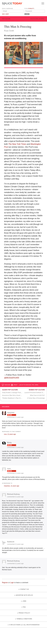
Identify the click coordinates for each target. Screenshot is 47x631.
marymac (10, 412)
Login (12, 582)
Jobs (24, 601)
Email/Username (7, 8)
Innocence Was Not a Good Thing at (20, 395)
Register (5, 582)
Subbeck (10, 542)
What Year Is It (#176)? (37, 395)
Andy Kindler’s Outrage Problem (12, 392)
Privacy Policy (24, 613)
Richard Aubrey (13, 494)
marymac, (11, 486)
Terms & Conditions (24, 619)
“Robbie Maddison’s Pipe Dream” (13, 398)
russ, (10, 434)
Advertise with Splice (24, 595)
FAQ (24, 607)
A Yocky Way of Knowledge (36, 398)
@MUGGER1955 (11, 378)
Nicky (9, 442)
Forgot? (31, 8)
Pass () (29, 8)
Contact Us (24, 589)
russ (9, 468)
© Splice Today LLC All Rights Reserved (24, 625)
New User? (5, 14)
